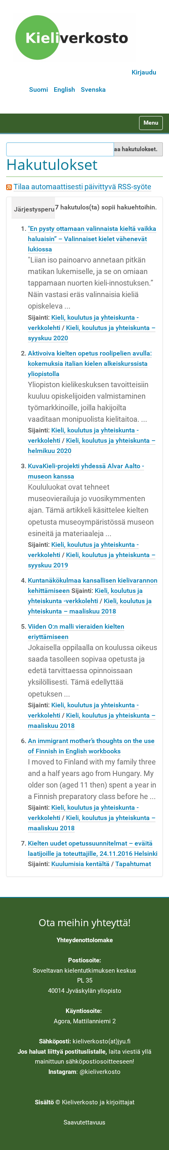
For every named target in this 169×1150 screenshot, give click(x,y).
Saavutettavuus (84, 1122)
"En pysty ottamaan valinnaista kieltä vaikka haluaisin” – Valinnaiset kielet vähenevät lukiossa (92, 239)
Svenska (93, 89)
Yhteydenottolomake (85, 940)
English (64, 89)
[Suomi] (74, 37)
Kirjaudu (144, 72)
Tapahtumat (133, 864)
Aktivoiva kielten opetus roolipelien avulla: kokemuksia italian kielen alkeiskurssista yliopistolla (90, 363)
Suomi (38, 89)
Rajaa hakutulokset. (131, 149)
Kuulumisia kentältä (80, 864)
